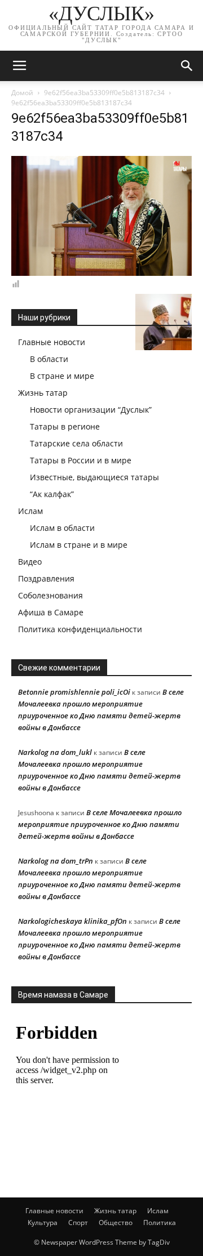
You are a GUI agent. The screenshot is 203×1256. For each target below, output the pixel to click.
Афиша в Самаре (50, 612)
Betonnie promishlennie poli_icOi (74, 692)
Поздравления (46, 578)
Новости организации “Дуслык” (91, 409)
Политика (159, 1222)
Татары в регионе (65, 426)
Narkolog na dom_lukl (55, 752)
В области (49, 359)
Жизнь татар (43, 392)
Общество (116, 1222)
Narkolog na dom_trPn (55, 861)
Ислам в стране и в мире (78, 544)
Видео (30, 561)
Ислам (30, 511)
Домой (22, 92)
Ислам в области (62, 527)
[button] (187, 66)
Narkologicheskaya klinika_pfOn (72, 921)
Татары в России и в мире (80, 460)
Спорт (78, 1222)
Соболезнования (50, 595)
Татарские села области (76, 443)
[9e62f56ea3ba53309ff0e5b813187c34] (101, 273)
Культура (43, 1222)
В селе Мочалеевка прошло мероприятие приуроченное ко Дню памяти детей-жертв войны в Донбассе (100, 824)
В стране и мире (62, 375)
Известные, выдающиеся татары (94, 477)
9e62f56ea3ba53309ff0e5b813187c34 (104, 92)
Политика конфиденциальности (80, 629)
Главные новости (51, 342)
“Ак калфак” (52, 494)
